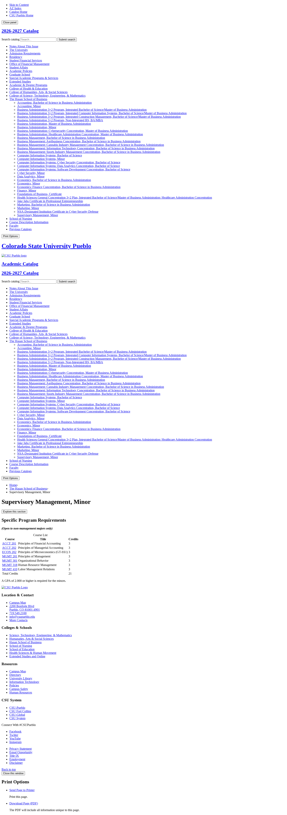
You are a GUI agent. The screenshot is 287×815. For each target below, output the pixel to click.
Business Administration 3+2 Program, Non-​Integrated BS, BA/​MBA (60, 120)
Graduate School (19, 74)
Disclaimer (16, 762)
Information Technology (24, 682)
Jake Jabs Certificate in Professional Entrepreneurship (50, 201)
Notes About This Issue (23, 46)
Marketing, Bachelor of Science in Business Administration (53, 204)
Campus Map (17, 602)
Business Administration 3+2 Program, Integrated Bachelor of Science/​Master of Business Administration (82, 109)
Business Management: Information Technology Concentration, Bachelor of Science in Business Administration (86, 148)
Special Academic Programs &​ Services (33, 78)
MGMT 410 (9, 569)
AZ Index (15, 8)
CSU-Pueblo (17, 707)
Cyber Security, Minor (31, 173)
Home (13, 485)
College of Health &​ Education (28, 88)
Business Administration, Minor (36, 127)
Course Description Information (28, 222)
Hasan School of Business (25, 642)
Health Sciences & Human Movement (32, 652)
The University (18, 50)
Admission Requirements (24, 53)
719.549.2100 (18, 613)
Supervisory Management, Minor (37, 215)
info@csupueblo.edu (22, 616)
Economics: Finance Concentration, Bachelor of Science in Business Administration (68, 187)
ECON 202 (9, 552)
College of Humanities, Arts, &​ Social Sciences (38, 92)
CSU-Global (17, 714)
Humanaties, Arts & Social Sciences (31, 638)
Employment (17, 759)
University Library (20, 678)
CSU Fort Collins (20, 711)
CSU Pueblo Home (21, 15)
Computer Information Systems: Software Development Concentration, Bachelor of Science (73, 169)
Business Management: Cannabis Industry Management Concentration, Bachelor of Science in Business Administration (90, 144)
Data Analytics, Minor (31, 176)
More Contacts (18, 620)
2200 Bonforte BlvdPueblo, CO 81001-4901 (24, 607)
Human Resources (20, 692)
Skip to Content (19, 4)
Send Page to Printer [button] (22, 790)
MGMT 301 (9, 560)
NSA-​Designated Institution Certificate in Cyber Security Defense (57, 211)
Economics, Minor (28, 183)
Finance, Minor (26, 190)
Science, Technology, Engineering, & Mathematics (40, 635)
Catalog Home (18, 11)
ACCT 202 (9, 547)
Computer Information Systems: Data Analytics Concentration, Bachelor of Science (68, 166)
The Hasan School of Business (28, 99)
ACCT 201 (9, 543)
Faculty (14, 225)
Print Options (10, 236)
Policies (14, 685)
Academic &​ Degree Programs (28, 85)
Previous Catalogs (20, 229)
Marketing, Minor (28, 208)
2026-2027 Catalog (20, 30)
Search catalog (11, 39)
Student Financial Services (25, 60)
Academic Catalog (20, 263)
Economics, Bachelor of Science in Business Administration (54, 180)
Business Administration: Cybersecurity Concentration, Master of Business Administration (72, 130)
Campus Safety (18, 689)
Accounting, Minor (29, 106)
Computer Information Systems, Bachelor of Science (49, 155)
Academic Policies (20, 71)
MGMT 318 (9, 565)
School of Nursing (20, 218)
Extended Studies (20, 81)
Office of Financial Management (29, 64)
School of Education (22, 649)
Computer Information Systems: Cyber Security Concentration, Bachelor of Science (68, 162)
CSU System (17, 718)
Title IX (14, 755)
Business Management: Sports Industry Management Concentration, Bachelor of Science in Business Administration (88, 152)
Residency (15, 57)
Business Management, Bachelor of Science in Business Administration (61, 137)
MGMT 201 (9, 556)
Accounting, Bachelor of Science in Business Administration (54, 102)
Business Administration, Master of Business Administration (54, 123)
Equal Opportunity (20, 752)
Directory (15, 675)
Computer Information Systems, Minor (41, 159)
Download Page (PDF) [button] (23, 803)
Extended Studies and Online (27, 656)
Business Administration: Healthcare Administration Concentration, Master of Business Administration (80, 134)
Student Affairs (18, 67)
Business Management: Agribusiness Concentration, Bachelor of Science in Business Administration (79, 141)
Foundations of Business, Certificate (39, 194)
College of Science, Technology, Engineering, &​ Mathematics (47, 95)
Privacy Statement (20, 748)
